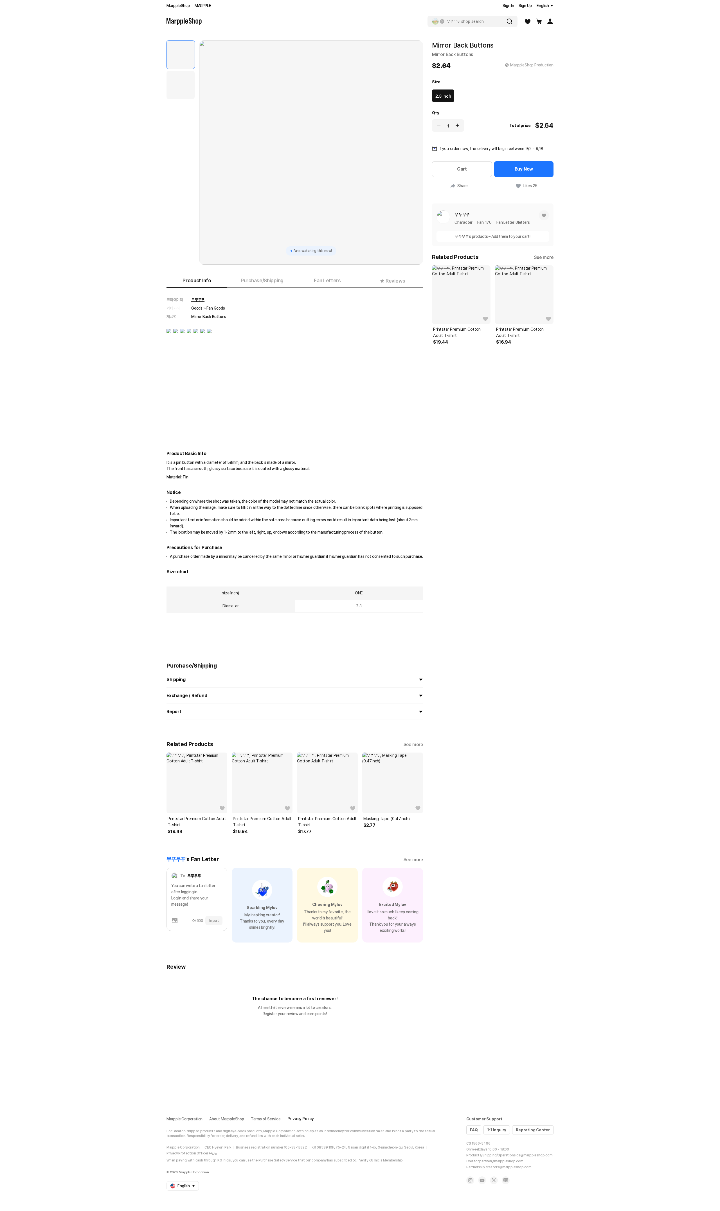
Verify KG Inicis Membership (381, 1160)
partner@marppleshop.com (501, 1161)
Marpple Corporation (184, 1119)
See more (413, 744)
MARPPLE (203, 5)
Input (214, 920)
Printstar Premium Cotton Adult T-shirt (197, 821)
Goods (196, 308)
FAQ (474, 1130)
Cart (462, 169)
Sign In (508, 5)
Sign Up (525, 5)
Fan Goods (215, 308)
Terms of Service (266, 1119)
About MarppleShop (226, 1119)
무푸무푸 (197, 299)
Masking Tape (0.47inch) (386, 818)
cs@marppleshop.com (534, 1155)
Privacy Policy (300, 1118)
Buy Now (524, 169)
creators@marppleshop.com (509, 1167)
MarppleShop (178, 5)
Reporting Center (533, 1130)
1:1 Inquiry (496, 1130)
